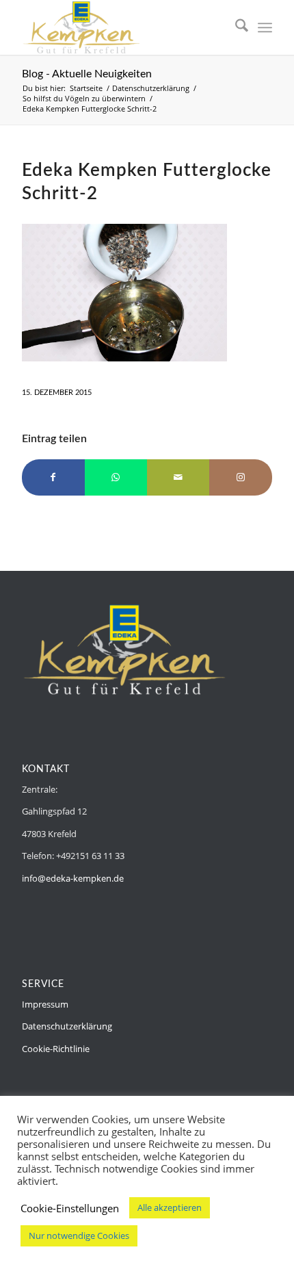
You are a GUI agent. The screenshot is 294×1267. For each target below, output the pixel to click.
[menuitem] (235, 27)
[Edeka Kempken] (122, 27)
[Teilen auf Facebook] (53, 477)
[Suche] (235, 27)
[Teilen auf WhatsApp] (116, 477)
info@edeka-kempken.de (73, 878)
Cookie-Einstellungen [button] (70, 1208)
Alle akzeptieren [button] (169, 1207)
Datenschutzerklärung (67, 1026)
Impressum (45, 1004)
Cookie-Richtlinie (56, 1048)
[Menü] (265, 27)
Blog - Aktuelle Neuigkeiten (87, 73)
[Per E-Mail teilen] (178, 477)
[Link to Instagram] (240, 477)
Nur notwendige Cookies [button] (79, 1235)
